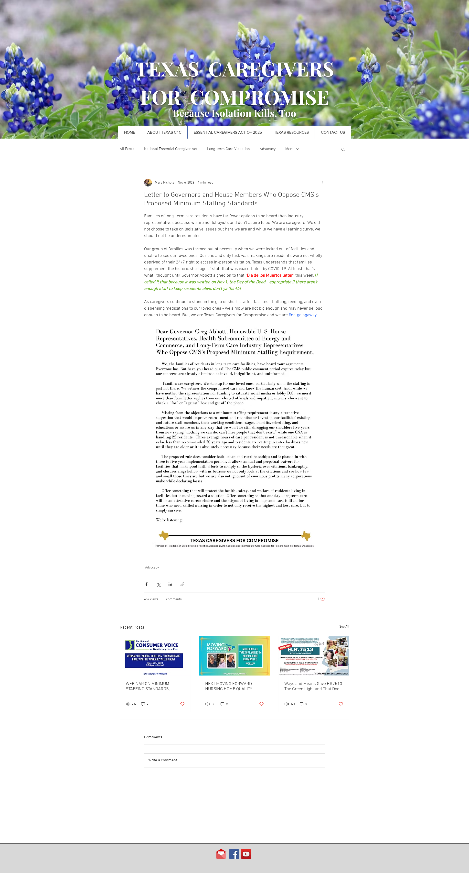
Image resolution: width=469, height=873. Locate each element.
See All (344, 627)
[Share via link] (182, 584)
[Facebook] (234, 854)
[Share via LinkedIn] (170, 584)
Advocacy (268, 149)
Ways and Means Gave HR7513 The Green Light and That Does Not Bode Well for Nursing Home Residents (313, 686)
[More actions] (322, 183)
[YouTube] (246, 854)
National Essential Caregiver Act (170, 149)
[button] (343, 149)
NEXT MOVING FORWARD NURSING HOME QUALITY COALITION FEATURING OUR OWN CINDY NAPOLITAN (230, 686)
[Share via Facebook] (146, 584)
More (289, 149)
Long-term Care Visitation (228, 149)
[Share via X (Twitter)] (158, 584)
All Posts (127, 149)
